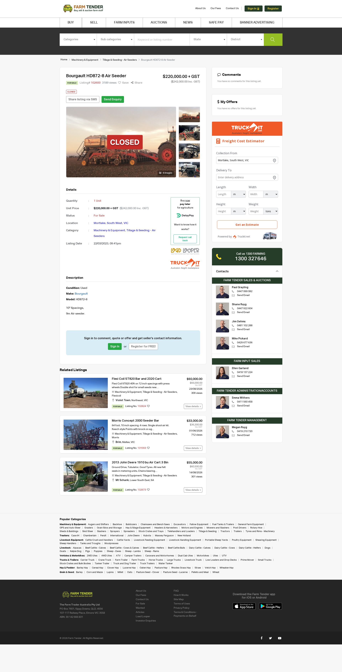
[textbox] (78, 39)
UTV (224, 556)
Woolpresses (111, 543)
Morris (115, 437)
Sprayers (115, 531)
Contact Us (232, 8)
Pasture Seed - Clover (147, 572)
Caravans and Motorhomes (159, 556)
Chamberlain (89, 536)
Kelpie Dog (75, 551)
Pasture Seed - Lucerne (175, 572)
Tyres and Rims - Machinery (260, 531)
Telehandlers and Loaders (181, 531)
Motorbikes (203, 556)
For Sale (140, 603)
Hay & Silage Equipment (138, 528)
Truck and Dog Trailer (124, 563)
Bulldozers (131, 524)
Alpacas (77, 548)
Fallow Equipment (199, 524)
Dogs (267, 548)
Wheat (216, 572)
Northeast (137, 400)
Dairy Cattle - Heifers (250, 548)
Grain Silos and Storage (109, 528)
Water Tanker (166, 563)
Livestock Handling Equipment (185, 540)
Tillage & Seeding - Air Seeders (120, 60)
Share (138, 82)
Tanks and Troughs (90, 543)
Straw (198, 568)
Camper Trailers (133, 556)
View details (192, 406)
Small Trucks (264, 560)
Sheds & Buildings (69, 531)
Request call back (185, 239)
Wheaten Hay (227, 568)
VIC (126, 223)
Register (273, 8)
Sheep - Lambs (133, 551)
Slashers (101, 531)
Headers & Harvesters (166, 528)
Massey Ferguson (164, 536)
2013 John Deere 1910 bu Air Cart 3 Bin (140, 462)
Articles (140, 612)
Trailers (238, 531)
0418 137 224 (244, 372)
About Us (200, 8)
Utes (215, 556)
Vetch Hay (210, 568)
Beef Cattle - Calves (95, 548)
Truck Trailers (147, 563)
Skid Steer (87, 531)
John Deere (133, 536)
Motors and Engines (192, 528)
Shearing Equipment (266, 540)
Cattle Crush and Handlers (99, 540)
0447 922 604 (244, 308)
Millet (120, 572)
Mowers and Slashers (218, 528)
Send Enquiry (113, 99)
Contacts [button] (222, 271)
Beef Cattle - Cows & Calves (124, 548)
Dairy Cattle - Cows (224, 548)
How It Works (181, 595)
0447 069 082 (244, 291)
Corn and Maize (95, 572)
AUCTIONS (159, 22)
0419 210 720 (244, 431)
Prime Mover (247, 560)
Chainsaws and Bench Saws (155, 524)
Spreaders (129, 531)
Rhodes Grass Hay (181, 568)
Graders (88, 528)
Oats (129, 572)
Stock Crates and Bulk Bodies (75, 563)
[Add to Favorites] (148, 406)
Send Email (243, 295)
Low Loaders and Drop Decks (221, 560)
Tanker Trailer (102, 563)
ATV (118, 556)
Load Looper (143, 616)
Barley (79, 572)
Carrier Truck (87, 560)
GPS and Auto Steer (70, 528)
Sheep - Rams (152, 551)
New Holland (184, 536)
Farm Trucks (138, 560)
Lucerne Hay (129, 568)
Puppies (98, 551)
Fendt (103, 536)
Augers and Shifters (98, 524)
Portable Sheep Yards (216, 540)
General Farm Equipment (251, 524)
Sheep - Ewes (114, 551)
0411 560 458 (244, 402)
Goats (63, 551)
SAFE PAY (216, 22)
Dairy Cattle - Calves (200, 548)
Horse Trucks (156, 560)
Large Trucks (174, 560)
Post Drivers (239, 528)
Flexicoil (116, 396)
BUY (71, 22)
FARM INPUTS (124, 22)
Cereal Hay (97, 568)
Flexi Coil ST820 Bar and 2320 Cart (137, 378)
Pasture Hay (161, 568)
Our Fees (216, 8)
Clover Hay (113, 568)
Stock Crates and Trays (151, 531)
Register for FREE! (143, 346)
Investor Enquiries (146, 621)
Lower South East (140, 480)
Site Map (179, 599)
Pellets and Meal (200, 572)
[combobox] (78, 39)
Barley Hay (82, 568)
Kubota (147, 536)
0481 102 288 (244, 325)
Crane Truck (104, 560)
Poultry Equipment (242, 540)
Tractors (225, 531)
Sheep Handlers (68, 543)
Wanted (140, 608)
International (116, 536)
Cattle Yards (123, 540)
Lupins (110, 572)
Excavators (180, 524)
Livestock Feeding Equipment (149, 540)
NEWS (188, 22)
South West (114, 223)
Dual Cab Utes (185, 556)
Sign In (252, 8)
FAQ (176, 591)
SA (152, 480)
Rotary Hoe (256, 528)
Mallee (126, 442)
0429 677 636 (244, 342)
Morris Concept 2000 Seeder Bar (135, 420)
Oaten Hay (145, 568)
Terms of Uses (182, 603)
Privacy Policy (181, 608)
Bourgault (81, 293)
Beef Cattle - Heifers (153, 548)
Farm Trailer (121, 560)
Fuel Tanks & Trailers (223, 524)
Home (64, 59)
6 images (167, 173)
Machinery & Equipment (85, 60)
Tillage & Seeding (208, 531)
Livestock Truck (193, 560)
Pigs (87, 551)
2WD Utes (92, 556)
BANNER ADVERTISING (257, 22)
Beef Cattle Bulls (176, 548)
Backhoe (117, 524)
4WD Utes (106, 556)
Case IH (75, 536)
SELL (94, 22)
